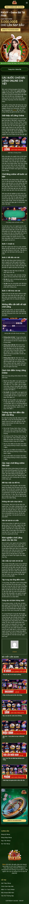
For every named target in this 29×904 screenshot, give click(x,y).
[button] (27, 3)
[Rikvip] (14, 2)
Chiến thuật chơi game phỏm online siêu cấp (14, 780)
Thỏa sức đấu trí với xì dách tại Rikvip (12, 674)
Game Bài (18, 69)
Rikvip (14, 110)
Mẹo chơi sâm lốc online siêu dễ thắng (12, 715)
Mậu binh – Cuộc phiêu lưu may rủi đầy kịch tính (13, 737)
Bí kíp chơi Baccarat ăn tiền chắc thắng (12, 695)
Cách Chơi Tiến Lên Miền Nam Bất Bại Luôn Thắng (13, 759)
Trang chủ (11, 69)
